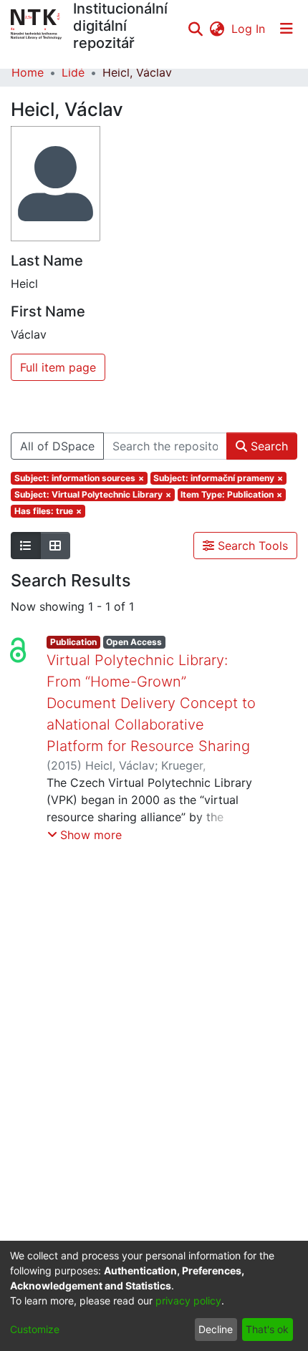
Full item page (58, 367)
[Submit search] (195, 28)
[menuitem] (217, 28)
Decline (215, 1329)
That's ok (267, 1329)
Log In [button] (248, 28)
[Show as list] (26, 545)
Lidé (73, 72)
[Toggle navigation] (286, 28)
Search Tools (251, 545)
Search (267, 446)
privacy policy (188, 1300)
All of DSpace (57, 446)
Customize (34, 1329)
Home (27, 72)
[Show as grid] (55, 545)
